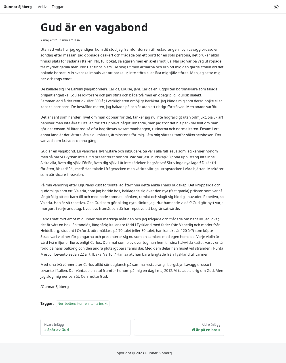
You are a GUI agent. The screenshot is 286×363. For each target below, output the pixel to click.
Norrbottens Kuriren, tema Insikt (82, 303)
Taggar (58, 6)
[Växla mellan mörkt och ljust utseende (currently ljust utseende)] (276, 6)
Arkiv (42, 6)
